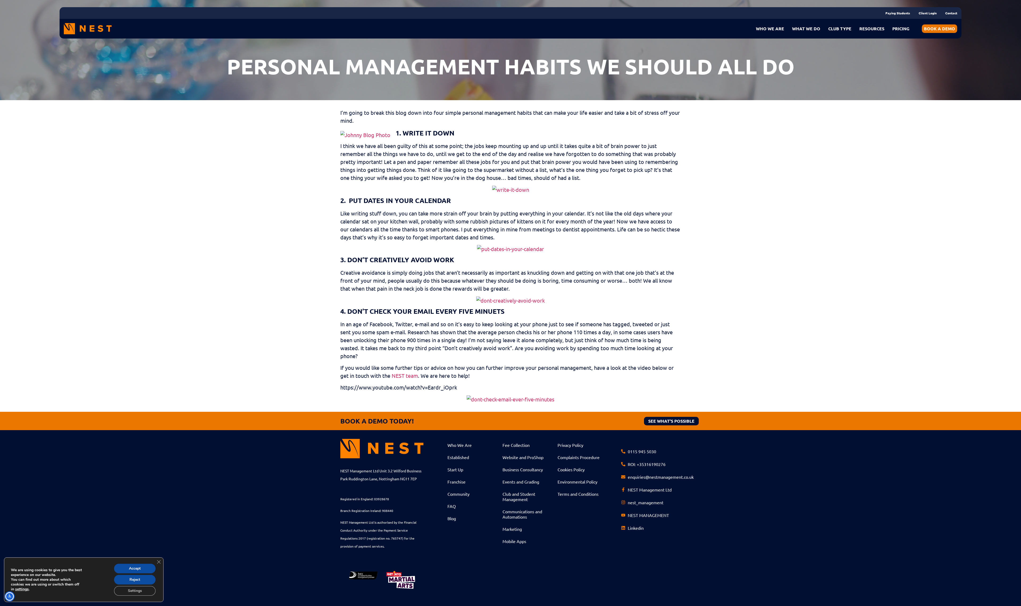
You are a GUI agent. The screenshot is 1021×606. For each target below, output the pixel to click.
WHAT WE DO (806, 28)
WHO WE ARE (770, 28)
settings (22, 589)
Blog (451, 518)
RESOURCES (871, 28)
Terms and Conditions (578, 494)
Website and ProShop (523, 457)
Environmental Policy (577, 481)
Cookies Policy (571, 469)
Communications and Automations (522, 514)
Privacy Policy (570, 445)
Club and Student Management (519, 496)
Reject (134, 579)
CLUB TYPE (839, 28)
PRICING (900, 28)
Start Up (455, 469)
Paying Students (897, 13)
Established (458, 457)
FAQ (451, 506)
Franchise (456, 481)
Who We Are (459, 445)
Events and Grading (521, 481)
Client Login (928, 13)
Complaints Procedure (579, 457)
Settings (135, 590)
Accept (135, 568)
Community (458, 494)
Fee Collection (516, 445)
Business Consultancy (523, 469)
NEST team (405, 375)
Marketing (512, 529)
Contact (951, 13)
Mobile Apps (514, 541)
